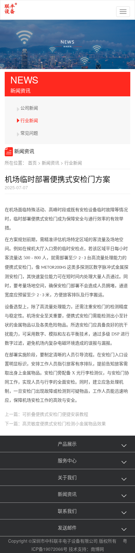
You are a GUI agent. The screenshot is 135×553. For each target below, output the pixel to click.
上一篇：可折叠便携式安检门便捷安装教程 (46, 414)
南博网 (97, 549)
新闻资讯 (53, 162)
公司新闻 (29, 108)
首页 (35, 162)
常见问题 (29, 133)
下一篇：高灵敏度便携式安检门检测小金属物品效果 (55, 423)
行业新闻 (29, 120)
